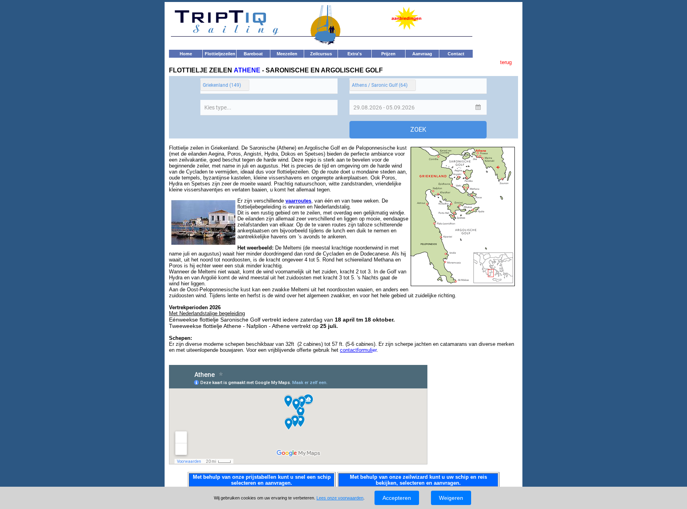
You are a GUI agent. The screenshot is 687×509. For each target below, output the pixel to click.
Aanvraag (422, 53)
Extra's (354, 53)
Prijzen (388, 53)
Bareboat (253, 53)
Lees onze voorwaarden (339, 497)
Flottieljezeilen (220, 53)
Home (186, 53)
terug (506, 62)
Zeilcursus (321, 53)
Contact (456, 53)
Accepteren (396, 498)
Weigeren (451, 498)
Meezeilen (287, 53)
